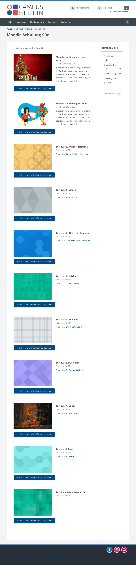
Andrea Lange (72, 413)
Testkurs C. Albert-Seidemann (72, 233)
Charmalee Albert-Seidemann (79, 240)
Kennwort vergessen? (119, 12)
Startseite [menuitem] (10, 22)
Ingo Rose (70, 456)
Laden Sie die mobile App (20, 561)
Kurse (9, 29)
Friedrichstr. (109, 56)
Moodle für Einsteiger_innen (71, 103)
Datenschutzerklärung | (33, 556)
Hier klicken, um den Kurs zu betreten (34, 88)
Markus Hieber (72, 283)
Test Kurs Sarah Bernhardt (70, 492)
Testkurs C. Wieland (67, 319)
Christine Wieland (74, 327)
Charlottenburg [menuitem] (37, 22)
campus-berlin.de (53, 556)
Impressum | (15, 556)
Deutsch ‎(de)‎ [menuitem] (66, 22)
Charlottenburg (111, 65)
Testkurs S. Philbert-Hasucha (72, 146)
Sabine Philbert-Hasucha (77, 154)
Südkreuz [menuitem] (52, 22)
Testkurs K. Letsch (66, 189)
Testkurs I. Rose (64, 449)
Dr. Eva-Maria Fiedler (75, 370)
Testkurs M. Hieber (66, 276)
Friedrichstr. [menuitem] (20, 22)
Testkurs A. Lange (66, 405)
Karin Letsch (71, 197)
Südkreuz (18, 29)
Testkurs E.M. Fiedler (67, 362)
